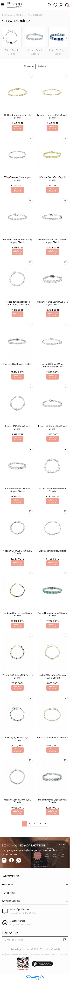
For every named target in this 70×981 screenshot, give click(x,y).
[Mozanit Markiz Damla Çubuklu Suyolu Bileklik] (52, 279)
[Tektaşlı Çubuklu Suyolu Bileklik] (52, 714)
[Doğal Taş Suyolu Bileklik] (58, 37)
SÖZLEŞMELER (11, 901)
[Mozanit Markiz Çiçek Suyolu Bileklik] (52, 776)
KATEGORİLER (10, 876)
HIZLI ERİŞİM (9, 892)
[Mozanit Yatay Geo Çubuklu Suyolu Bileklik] (52, 216)
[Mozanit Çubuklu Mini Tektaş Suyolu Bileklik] (17, 216)
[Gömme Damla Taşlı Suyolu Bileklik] (52, 154)
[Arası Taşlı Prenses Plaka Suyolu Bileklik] (52, 92)
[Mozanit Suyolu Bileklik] (35, 37)
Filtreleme (29, 66)
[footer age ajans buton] (42, 964)
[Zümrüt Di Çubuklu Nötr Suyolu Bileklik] (17, 652)
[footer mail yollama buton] (64, 939)
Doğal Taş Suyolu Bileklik (58, 52)
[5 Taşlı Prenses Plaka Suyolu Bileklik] (17, 154)
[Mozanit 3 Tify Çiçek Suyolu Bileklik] (17, 403)
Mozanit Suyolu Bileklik (35, 52)
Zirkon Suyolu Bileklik (11, 52)
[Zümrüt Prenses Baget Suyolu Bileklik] (52, 590)
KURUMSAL (8, 884)
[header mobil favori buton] (55, 5)
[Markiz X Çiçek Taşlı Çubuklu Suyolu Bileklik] (52, 652)
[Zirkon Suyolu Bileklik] (11, 37)
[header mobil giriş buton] (61, 5)
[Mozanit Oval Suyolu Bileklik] (17, 341)
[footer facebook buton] (11, 860)
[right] (65, 38)
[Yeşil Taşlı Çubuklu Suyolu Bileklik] (17, 714)
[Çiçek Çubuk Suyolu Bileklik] (52, 527)
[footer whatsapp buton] (18, 860)
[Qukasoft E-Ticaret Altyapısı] (35, 977)
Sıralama (42, 66)
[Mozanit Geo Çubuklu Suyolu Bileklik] (17, 527)
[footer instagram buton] (4, 860)
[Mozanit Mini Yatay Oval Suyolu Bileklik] (52, 403)
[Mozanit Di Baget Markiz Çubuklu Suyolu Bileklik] (17, 279)
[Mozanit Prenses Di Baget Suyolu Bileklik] (17, 465)
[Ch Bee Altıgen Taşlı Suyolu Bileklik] (17, 92)
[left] (3, 38)
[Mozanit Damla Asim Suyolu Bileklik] (17, 776)
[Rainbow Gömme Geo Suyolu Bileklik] (17, 590)
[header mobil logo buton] (14, 4)
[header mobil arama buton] (49, 5)
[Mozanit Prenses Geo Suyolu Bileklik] (52, 465)
